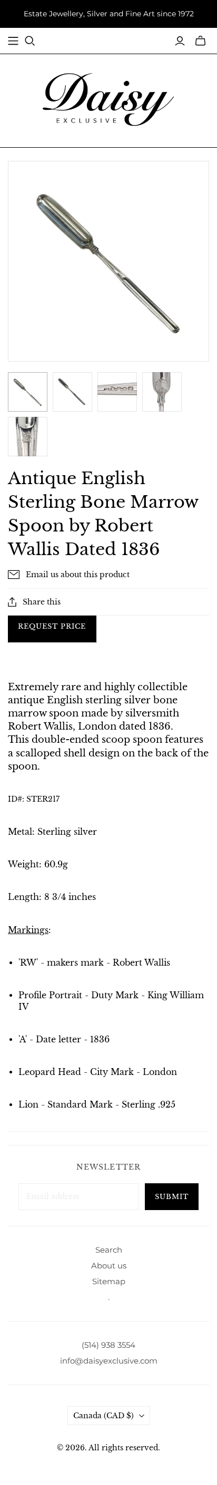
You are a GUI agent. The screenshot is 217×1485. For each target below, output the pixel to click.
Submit (172, 1196)
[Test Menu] (13, 41)
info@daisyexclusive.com (108, 1361)
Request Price (52, 626)
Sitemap (108, 1281)
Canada (103, 1415)
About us (108, 1266)
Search (108, 1250)
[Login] (179, 41)
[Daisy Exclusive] (108, 98)
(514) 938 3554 (108, 1345)
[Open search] (30, 41)
